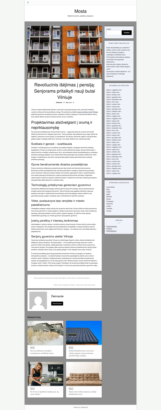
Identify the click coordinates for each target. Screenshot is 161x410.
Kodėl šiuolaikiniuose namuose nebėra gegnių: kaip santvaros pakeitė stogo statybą (81, 353)
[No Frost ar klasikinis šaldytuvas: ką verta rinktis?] (45, 374)
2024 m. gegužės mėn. (113, 154)
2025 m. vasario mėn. (113, 133)
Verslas (108, 211)
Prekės (108, 206)
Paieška (108, 29)
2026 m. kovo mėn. (112, 102)
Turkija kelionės (111, 226)
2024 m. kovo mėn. (112, 159)
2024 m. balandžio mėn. (114, 157)
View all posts (57, 303)
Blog (107, 189)
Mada (108, 194)
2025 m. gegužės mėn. (113, 126)
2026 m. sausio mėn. (113, 107)
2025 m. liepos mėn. (113, 121)
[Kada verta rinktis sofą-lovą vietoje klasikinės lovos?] (84, 374)
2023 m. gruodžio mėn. (113, 166)
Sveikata (109, 208)
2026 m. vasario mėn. (113, 104)
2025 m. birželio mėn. (113, 123)
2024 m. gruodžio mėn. (113, 137)
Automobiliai (110, 187)
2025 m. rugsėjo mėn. (113, 116)
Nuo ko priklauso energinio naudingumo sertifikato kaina (41, 351)
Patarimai (109, 204)
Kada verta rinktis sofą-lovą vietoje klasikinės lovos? (82, 392)
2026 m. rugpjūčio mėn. (114, 90)
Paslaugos (109, 201)
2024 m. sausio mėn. (113, 164)
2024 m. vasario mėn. (113, 161)
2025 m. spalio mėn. (113, 114)
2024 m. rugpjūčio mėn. (114, 147)
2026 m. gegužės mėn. (113, 97)
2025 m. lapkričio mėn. (113, 111)
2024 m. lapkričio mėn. (113, 140)
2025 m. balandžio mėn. (114, 128)
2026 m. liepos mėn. (113, 92)
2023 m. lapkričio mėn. (113, 168)
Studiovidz (84, 407)
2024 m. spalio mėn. (113, 142)
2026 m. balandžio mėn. (114, 99)
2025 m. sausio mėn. (113, 135)
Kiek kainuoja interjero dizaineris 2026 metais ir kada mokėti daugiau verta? (118, 66)
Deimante (59, 102)
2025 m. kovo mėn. (112, 130)
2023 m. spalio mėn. (113, 171)
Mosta (80, 11)
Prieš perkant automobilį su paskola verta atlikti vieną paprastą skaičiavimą (118, 59)
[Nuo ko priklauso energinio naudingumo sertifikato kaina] (45, 333)
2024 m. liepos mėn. (113, 149)
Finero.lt (109, 229)
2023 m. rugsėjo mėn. (113, 173)
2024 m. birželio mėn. (113, 152)
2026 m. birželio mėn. (113, 95)
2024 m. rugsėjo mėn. (113, 145)
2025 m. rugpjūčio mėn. (114, 118)
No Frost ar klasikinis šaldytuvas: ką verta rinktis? (44, 392)
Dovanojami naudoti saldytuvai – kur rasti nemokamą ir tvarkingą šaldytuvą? (118, 73)
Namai (33, 30)
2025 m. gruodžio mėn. (113, 109)
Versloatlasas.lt (111, 231)
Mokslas (109, 196)
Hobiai (108, 192)
